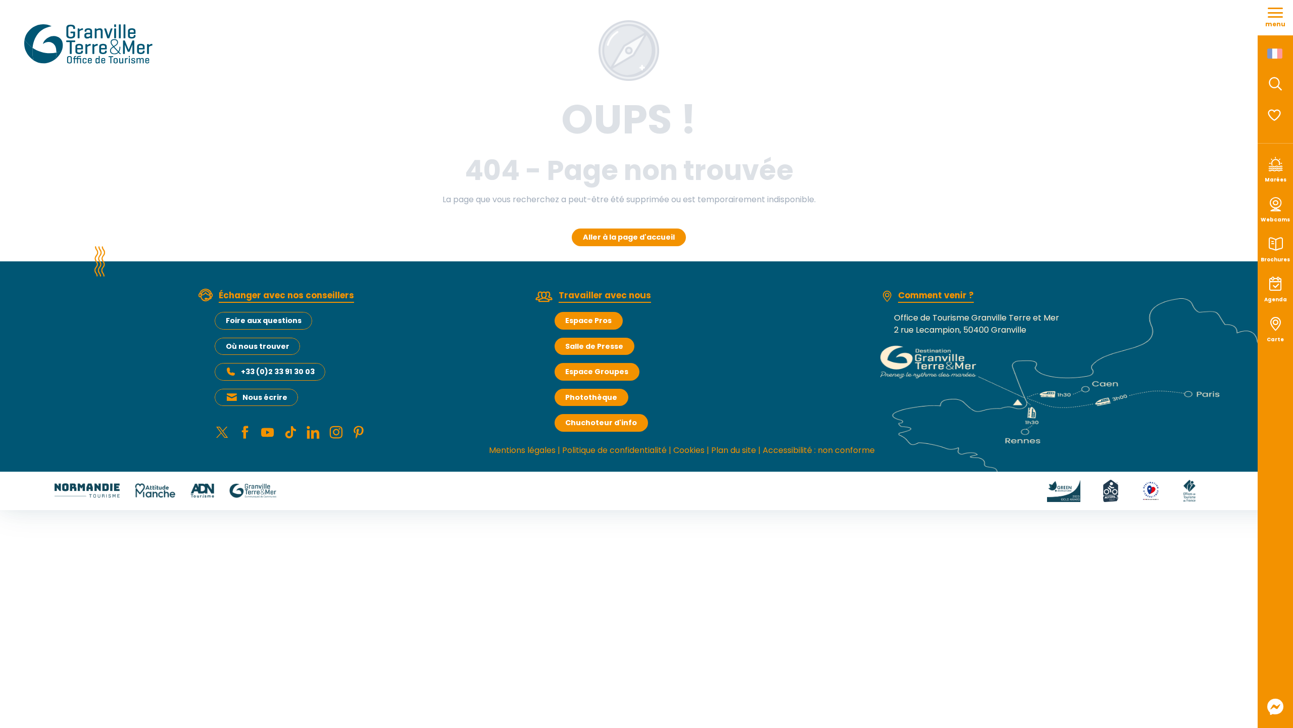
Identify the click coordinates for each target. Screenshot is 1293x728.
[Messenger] (1275, 707)
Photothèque (591, 397)
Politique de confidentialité (614, 450)
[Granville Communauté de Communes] (252, 490)
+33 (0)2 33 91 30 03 (278, 372)
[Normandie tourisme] (87, 490)
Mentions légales (522, 450)
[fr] (1275, 53)
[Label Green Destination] (1063, 490)
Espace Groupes (596, 372)
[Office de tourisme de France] (1189, 490)
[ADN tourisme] (202, 490)
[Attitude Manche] (155, 490)
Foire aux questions (264, 320)
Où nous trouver (257, 346)
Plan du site (733, 450)
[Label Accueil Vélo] (1110, 490)
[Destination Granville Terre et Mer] (90, 44)
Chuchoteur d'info (601, 423)
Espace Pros (588, 320)
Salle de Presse (594, 346)
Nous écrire (264, 397)
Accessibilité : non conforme (819, 450)
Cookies (689, 450)
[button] (1275, 84)
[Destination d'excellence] (1151, 490)
